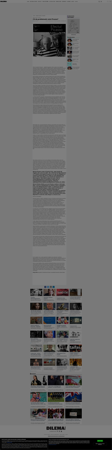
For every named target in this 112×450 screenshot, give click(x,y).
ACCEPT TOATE (100, 440)
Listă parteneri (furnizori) (52, 444)
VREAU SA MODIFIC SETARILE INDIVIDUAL (100, 444)
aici (20, 446)
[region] (56, 444)
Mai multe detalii (9, 442)
